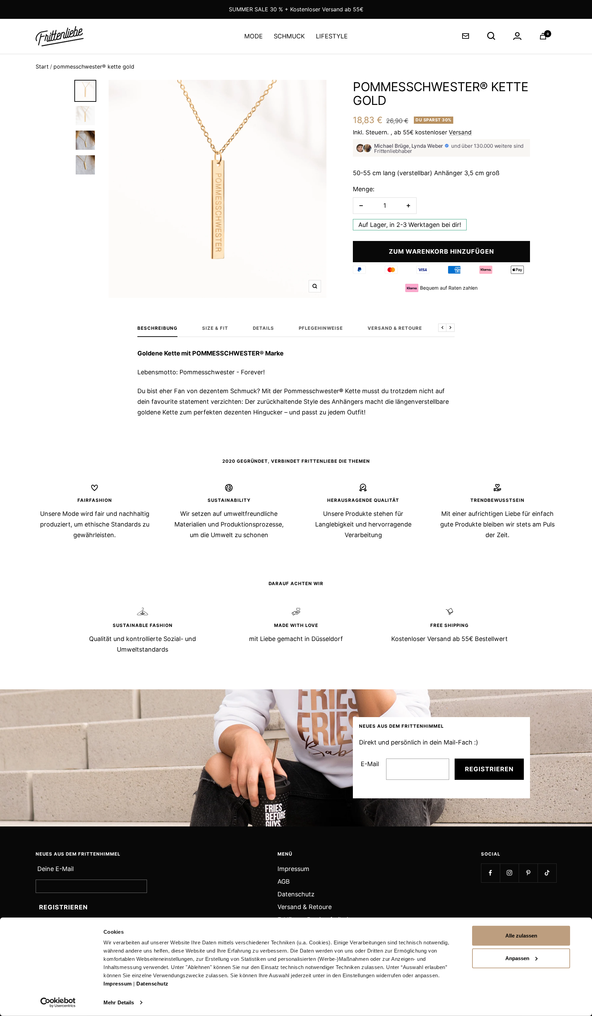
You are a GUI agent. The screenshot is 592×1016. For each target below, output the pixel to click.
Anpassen (517, 958)
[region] (217, 189)
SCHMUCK (289, 36)
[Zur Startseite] (60, 36)
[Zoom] (315, 286)
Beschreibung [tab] (157, 328)
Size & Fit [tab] (215, 328)
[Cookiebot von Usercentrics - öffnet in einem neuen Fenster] (58, 1002)
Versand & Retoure (305, 906)
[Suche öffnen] (491, 36)
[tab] (85, 91)
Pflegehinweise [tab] (321, 328)
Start (42, 66)
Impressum (117, 984)
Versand (460, 132)
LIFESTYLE (332, 36)
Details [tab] (263, 328)
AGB (284, 881)
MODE (253, 36)
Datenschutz (152, 984)
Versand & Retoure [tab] (395, 328)
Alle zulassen (521, 936)
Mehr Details (118, 1002)
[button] (361, 206)
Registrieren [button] (63, 907)
